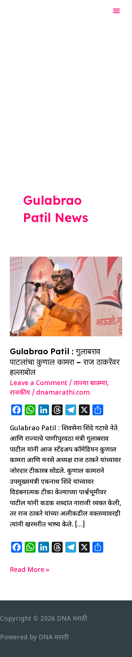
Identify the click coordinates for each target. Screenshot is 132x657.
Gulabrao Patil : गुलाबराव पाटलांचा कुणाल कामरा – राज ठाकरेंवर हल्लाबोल (64, 361)
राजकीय (20, 393)
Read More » (29, 571)
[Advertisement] (66, 92)
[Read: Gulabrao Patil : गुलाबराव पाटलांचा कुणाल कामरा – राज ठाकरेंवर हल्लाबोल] (66, 297)
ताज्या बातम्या (90, 383)
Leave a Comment (38, 383)
